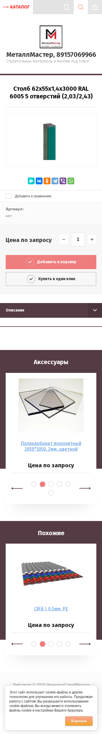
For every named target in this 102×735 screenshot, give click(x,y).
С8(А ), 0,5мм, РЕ (51, 608)
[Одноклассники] (47, 181)
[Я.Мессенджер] (31, 181)
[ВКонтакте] (39, 181)
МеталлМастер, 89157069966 (51, 55)
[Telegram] (55, 181)
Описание (15, 310)
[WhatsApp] (70, 181)
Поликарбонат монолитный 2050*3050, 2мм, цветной (51, 446)
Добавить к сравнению (32, 196)
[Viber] (63, 181)
